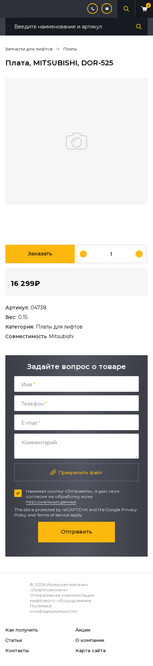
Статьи (13, 640)
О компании (89, 640)
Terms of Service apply (59, 515)
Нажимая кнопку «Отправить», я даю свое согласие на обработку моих (73, 496)
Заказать (40, 253)
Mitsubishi (61, 336)
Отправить (76, 531)
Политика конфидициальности (53, 608)
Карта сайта (90, 650)
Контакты (17, 650)
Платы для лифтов (59, 327)
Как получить (21, 630)
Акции (82, 630)
